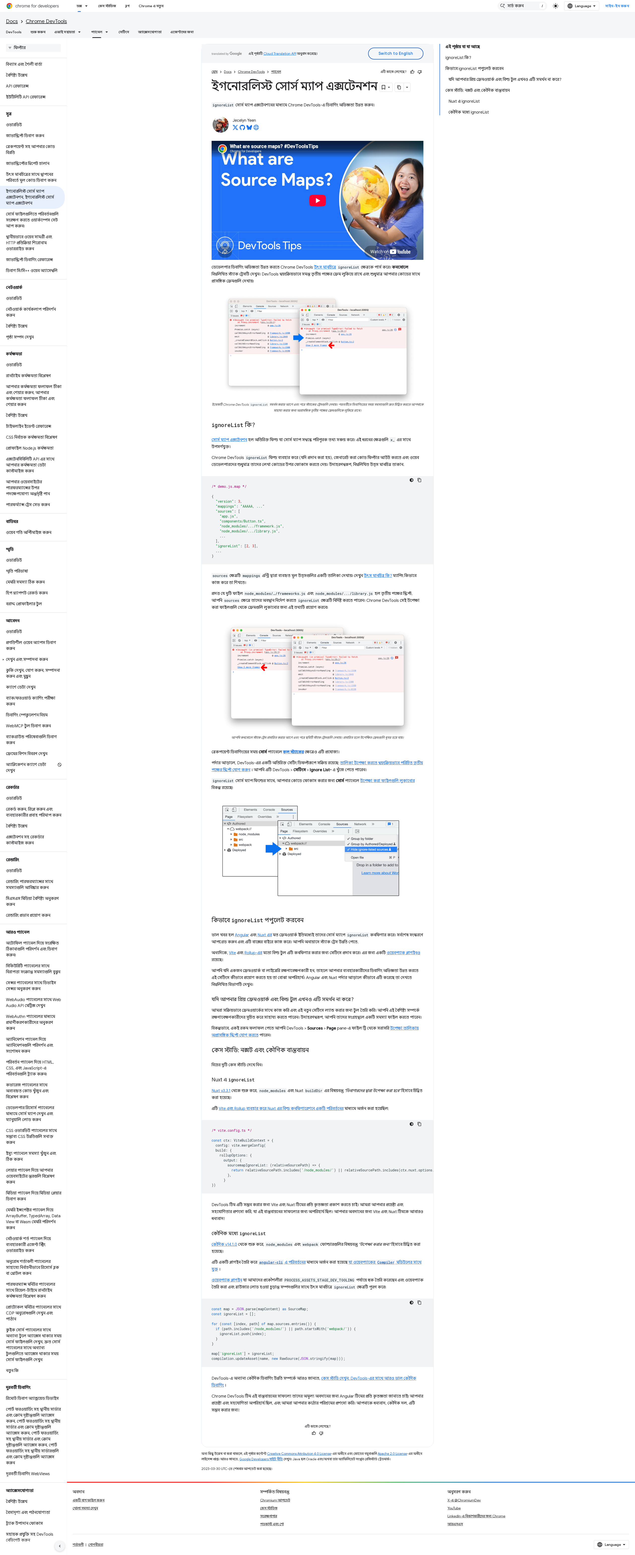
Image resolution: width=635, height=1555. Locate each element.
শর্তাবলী (78, 1545)
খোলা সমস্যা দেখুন (85, 1508)
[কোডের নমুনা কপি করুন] (419, 480)
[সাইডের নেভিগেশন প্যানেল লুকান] (60, 1546)
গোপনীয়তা (95, 1545)
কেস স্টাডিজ (107, 6)
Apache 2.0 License (392, 1454)
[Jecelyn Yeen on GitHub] (242, 129)
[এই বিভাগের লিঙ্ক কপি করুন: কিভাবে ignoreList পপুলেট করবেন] (309, 920)
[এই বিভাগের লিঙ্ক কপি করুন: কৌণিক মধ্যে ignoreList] (271, 1234)
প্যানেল (96, 32)
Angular (242, 935)
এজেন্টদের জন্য (182, 32)
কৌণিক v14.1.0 (224, 1244)
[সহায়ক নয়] (419, 72)
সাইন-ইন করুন (617, 6)
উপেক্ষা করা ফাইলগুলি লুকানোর (387, 780)
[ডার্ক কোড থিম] (411, 480)
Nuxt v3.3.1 (221, 1090)
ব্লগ (127, 6)
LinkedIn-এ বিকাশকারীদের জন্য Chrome (476, 1516)
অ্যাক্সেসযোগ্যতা (149, 32)
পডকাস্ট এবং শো (272, 1524)
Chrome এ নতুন (151, 6)
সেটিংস (124, 32)
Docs (12, 21)
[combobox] (522, 5)
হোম (215, 72)
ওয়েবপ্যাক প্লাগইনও (403, 952)
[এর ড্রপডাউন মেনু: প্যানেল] (108, 32)
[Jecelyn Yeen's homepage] (256, 129)
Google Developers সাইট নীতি (261, 1459)
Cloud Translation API (279, 53)
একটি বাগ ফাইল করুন (88, 1500)
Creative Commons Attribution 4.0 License (299, 1454)
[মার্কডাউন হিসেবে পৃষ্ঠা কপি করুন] (399, 87)
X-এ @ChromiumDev (464, 1500)
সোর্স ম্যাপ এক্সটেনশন (229, 439)
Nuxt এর (264, 935)
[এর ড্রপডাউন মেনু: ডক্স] (88, 6)
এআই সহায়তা (64, 32)
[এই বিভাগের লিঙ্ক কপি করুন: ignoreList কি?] (260, 425)
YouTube (454, 1508)
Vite (232, 952)
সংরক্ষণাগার (268, 1516)
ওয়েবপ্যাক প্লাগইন (227, 1280)
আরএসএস (455, 1524)
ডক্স (79, 6)
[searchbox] (33, 48)
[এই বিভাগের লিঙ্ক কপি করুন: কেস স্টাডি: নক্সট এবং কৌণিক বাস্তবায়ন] (314, 1050)
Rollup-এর (253, 952)
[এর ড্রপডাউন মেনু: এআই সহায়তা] (81, 32)
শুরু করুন (38, 32)
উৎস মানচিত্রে (325, 267)
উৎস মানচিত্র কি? (378, 575)
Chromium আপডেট (275, 1500)
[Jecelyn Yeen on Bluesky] (249, 129)
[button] (32, 659)
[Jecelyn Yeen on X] (235, 129)
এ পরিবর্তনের (282, 1262)
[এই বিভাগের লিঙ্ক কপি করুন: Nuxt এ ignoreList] (260, 1080)
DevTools (14, 32)
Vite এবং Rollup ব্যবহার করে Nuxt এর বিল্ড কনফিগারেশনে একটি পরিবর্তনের (281, 1108)
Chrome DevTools (46, 21)
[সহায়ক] (412, 72)
